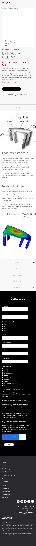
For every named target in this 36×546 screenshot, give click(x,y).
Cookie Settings (6, 494)
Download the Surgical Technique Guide (17, 95)
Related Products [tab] (17, 275)
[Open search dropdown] (29, 4)
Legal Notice (5, 488)
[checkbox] (15, 328)
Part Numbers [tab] (17, 269)
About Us (4, 479)
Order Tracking (6, 469)
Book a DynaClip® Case (11, 89)
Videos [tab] (17, 262)
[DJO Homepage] (6, 3)
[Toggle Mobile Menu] (33, 3)
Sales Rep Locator (7, 472)
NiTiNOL (20, 77)
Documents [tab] (17, 281)
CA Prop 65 (5, 497)
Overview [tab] (17, 107)
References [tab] (16, 287)
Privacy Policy (19, 417)
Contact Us (5, 466)
